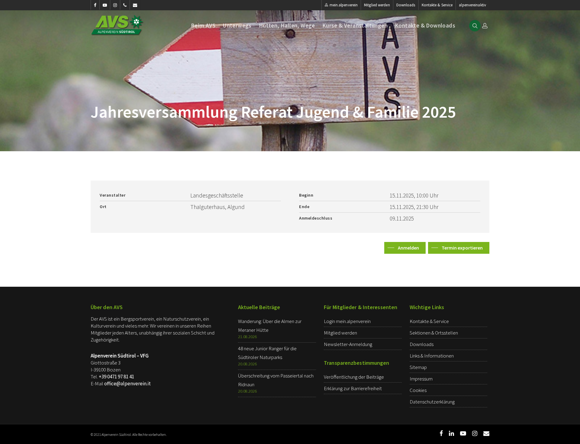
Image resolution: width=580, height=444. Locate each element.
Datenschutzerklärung (432, 401)
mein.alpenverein (344, 5)
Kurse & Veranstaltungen (355, 25)
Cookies (418, 390)
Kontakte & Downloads (425, 25)
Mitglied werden (377, 5)
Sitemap (418, 367)
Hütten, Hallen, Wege (287, 25)
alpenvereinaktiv (472, 5)
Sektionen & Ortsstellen (434, 332)
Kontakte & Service (437, 5)
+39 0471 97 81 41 (116, 376)
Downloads (405, 5)
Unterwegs (237, 25)
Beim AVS (203, 25)
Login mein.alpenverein (347, 321)
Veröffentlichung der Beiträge (354, 377)
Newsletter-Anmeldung (348, 344)
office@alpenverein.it (127, 383)
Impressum (421, 378)
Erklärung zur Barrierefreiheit (353, 388)
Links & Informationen (432, 355)
